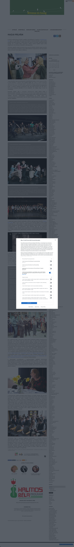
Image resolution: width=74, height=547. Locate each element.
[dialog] (37, 273)
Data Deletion (31, 306)
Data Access (37, 306)
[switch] (50, 261)
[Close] (56, 240)
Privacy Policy (43, 306)
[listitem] (37, 258)
